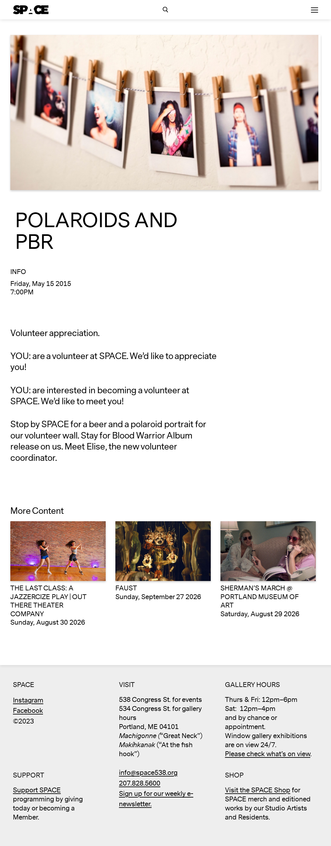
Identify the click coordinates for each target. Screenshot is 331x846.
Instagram (28, 700)
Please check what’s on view (267, 754)
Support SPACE (37, 790)
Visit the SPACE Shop (257, 790)
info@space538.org (148, 772)
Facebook (28, 710)
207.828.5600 (139, 783)
